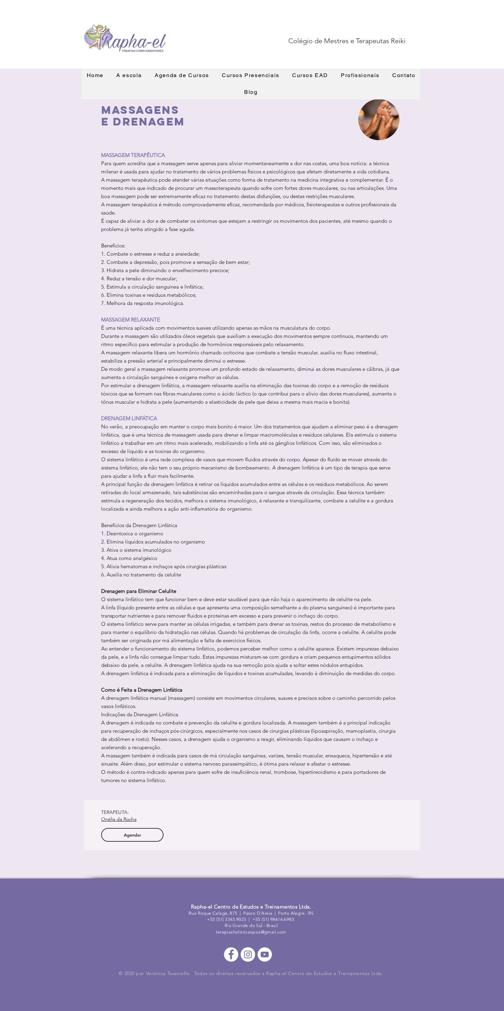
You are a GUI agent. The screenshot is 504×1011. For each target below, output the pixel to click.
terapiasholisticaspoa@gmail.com (251, 932)
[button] (129, 76)
